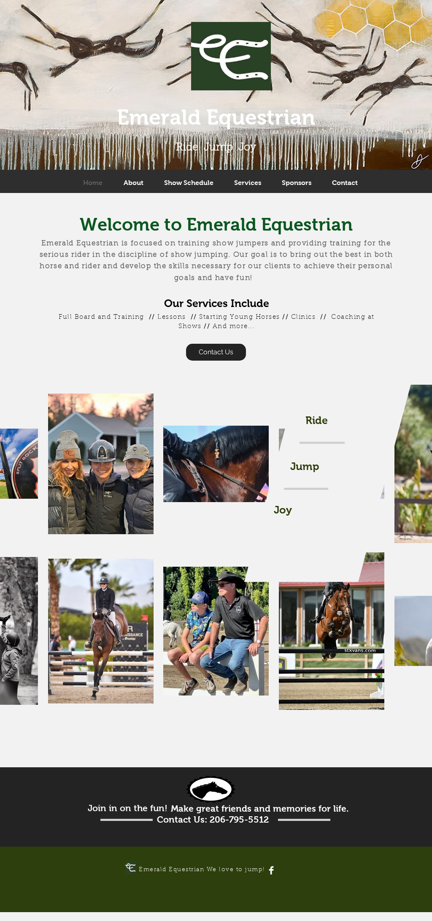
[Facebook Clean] (271, 870)
